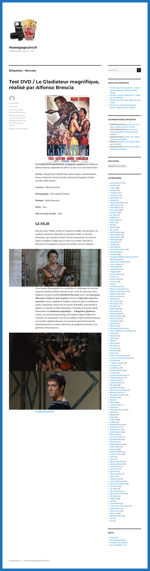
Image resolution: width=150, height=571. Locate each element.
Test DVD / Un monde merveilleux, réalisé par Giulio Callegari (124, 131)
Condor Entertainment (118, 262)
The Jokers (114, 496)
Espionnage (114, 309)
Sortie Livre (114, 469)
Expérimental (115, 314)
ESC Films (113, 306)
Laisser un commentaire (18, 129)
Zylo (111, 521)
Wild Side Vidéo (115, 516)
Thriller (113, 499)
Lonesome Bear (116, 383)
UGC (111, 501)
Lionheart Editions (117, 378)
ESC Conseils (114, 301)
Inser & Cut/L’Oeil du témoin (120, 358)
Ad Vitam (113, 190)
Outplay (113, 407)
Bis (18, 112)
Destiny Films (115, 269)
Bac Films (113, 215)
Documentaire (115, 274)
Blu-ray (113, 230)
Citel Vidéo (114, 247)
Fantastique (114, 321)
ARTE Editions (115, 208)
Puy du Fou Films (116, 437)
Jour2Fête (113, 361)
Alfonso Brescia (15, 115)
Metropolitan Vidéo (117, 395)
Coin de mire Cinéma (117, 250)
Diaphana (113, 272)
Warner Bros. (115, 511)
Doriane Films (115, 279)
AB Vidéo (113, 185)
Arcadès (113, 200)
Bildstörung (114, 220)
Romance (113, 449)
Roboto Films (115, 447)
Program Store (115, 430)
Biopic (112, 222)
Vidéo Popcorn (115, 508)
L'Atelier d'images (117, 363)
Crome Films (114, 267)
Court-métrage (115, 264)
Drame (112, 282)
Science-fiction (116, 454)
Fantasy (113, 324)
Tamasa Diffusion (116, 481)
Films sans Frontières (118, 328)
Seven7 (112, 459)
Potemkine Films (116, 425)
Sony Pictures (115, 467)
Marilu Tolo (22, 120)
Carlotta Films (115, 237)
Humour (113, 353)
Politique (113, 422)
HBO (111, 341)
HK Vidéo (113, 346)
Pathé (112, 412)
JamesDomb (14, 103)
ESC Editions (114, 304)
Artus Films (19, 110)
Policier (113, 420)
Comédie (113, 254)
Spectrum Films (116, 474)
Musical (113, 402)
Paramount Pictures (117, 410)
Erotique (113, 299)
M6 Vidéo (113, 385)
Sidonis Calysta (115, 464)
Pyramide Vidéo (116, 439)
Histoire (113, 343)
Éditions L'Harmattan (118, 289)
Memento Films (116, 393)
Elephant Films (115, 294)
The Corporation (116, 491)
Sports (112, 476)
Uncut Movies (115, 504)
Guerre (112, 338)
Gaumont (113, 336)
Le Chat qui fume (116, 370)
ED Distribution (116, 287)
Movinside (114, 398)
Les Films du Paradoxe (118, 375)
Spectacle (113, 471)
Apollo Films (114, 198)
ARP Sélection (115, 205)
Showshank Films (116, 462)
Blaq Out (113, 227)
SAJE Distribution (116, 452)
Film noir (113, 326)
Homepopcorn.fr (23, 47)
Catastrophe (114, 240)
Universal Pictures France (119, 506)
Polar (112, 417)
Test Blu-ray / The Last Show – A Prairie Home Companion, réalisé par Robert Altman (125, 90)
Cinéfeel (113, 245)
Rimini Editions (116, 444)
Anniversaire (115, 195)
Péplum (23, 112)
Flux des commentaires (118, 543)
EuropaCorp (114, 311)
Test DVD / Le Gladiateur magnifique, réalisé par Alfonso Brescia (54, 84)
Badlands (113, 218)
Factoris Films (115, 319)
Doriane (113, 277)
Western (113, 513)
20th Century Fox (116, 183)
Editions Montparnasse (118, 291)
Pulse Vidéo (114, 435)
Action (11, 110)
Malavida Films (115, 388)
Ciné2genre (114, 242)
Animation (114, 193)
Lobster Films (115, 380)
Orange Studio (115, 405)
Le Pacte (113, 373)
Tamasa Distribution (117, 484)
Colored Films (115, 252)
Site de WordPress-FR (118, 545)
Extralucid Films (116, 316)
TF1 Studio (114, 486)
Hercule (12, 118)
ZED (111, 518)
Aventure (12, 112)
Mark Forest (13, 123)
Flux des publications (118, 540)
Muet (112, 400)
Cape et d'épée (115, 235)
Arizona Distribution (117, 203)
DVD (23, 115)
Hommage (114, 348)
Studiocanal (114, 479)
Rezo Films (114, 442)
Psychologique (115, 432)
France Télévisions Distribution (121, 331)
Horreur (113, 351)
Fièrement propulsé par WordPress (37, 561)
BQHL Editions (115, 232)
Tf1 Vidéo (113, 489)
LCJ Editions (114, 368)
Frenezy (113, 333)
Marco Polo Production (118, 390)
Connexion (114, 538)
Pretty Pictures (115, 427)
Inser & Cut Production (118, 356)
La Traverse (114, 365)
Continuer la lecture (44, 411)
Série (112, 457)
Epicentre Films (116, 296)
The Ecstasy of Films (117, 494)
